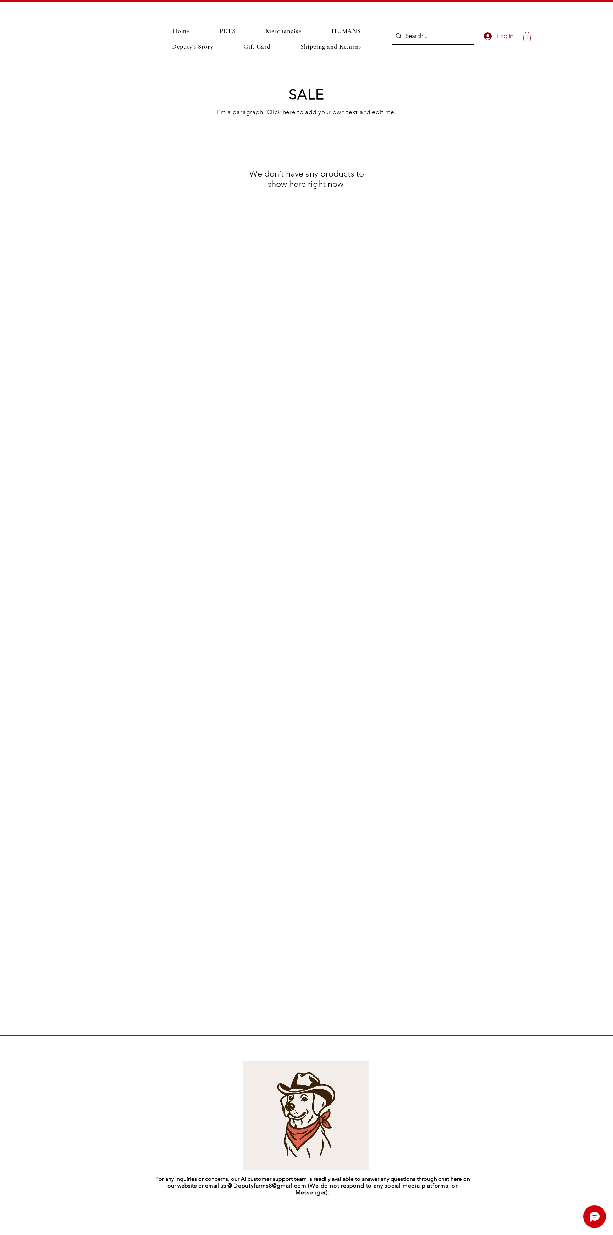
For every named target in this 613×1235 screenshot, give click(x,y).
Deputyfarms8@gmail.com (269, 1185)
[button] (527, 36)
